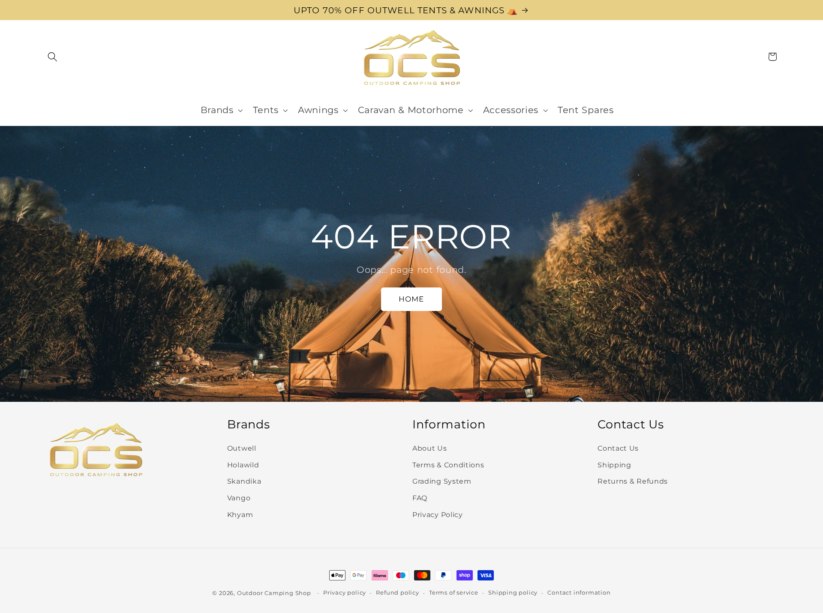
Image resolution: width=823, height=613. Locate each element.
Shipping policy (513, 592)
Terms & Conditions (448, 464)
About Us (429, 448)
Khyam (240, 514)
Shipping (614, 464)
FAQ (419, 497)
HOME (411, 298)
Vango (238, 497)
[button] (53, 57)
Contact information (578, 592)
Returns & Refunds (633, 481)
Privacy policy (344, 592)
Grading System (442, 481)
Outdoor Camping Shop (274, 593)
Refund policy (397, 592)
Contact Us (618, 448)
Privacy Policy (437, 514)
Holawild (243, 464)
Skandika (244, 481)
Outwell (241, 448)
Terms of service (453, 592)
